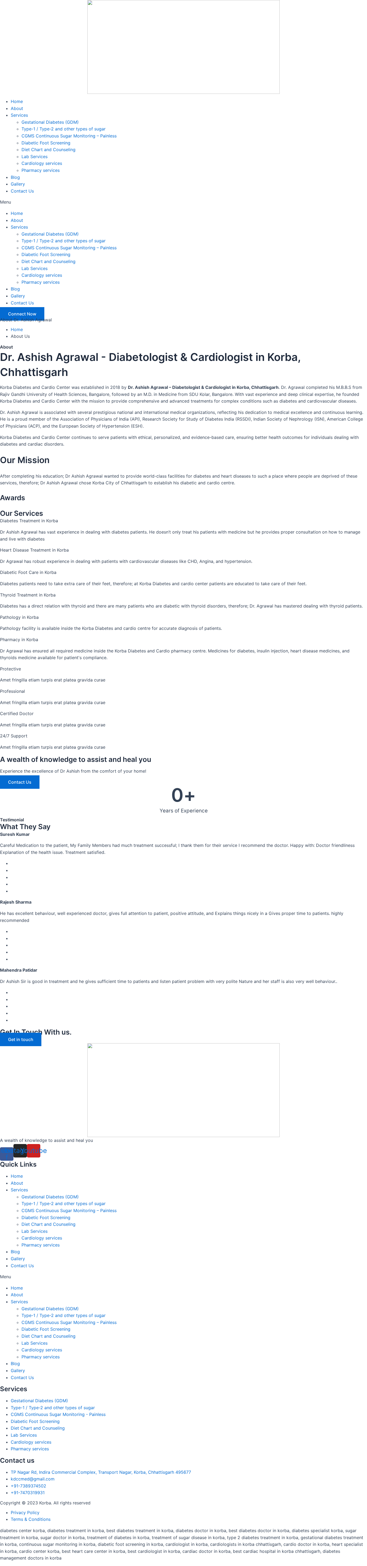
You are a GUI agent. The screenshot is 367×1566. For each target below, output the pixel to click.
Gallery (18, 184)
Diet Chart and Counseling (48, 149)
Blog (15, 177)
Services (19, 115)
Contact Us (22, 191)
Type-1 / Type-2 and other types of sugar (63, 129)
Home (17, 101)
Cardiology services (41, 163)
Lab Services (34, 156)
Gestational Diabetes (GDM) (50, 122)
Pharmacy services (40, 170)
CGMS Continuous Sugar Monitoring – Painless (69, 136)
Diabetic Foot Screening (45, 142)
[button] (183, 202)
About (17, 108)
